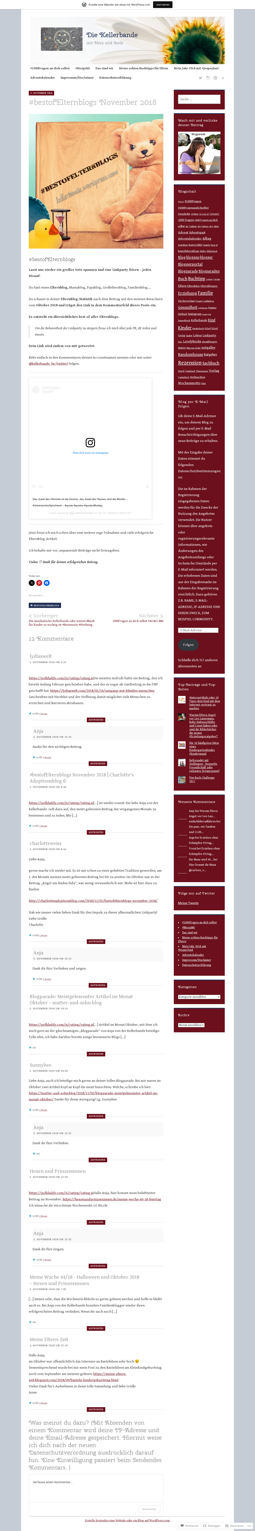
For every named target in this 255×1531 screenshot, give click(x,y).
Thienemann (202, 371)
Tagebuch (190, 371)
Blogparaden (209, 271)
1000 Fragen (186, 220)
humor (212, 307)
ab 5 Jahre (214, 226)
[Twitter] (200, 78)
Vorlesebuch (183, 377)
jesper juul (206, 314)
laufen (189, 335)
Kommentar (149, 1509)
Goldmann (203, 308)
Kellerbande (199, 320)
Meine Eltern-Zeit (49, 1340)
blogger (206, 257)
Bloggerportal (190, 264)
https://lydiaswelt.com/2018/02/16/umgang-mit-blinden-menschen (102, 691)
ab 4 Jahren (203, 226)
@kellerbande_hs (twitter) (48, 364)
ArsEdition (183, 245)
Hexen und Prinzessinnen (58, 1171)
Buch (182, 278)
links (180, 342)
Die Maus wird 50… (201, 859)
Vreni (192, 848)
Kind (211, 320)
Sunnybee (40, 1065)
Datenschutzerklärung (115, 78)
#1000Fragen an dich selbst (50, 68)
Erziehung (187, 293)
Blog (182, 257)
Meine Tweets (188, 903)
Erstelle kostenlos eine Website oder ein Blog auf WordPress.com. (127, 1520)
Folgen (188, 645)
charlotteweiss (46, 843)
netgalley (208, 348)
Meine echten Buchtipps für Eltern (143, 68)
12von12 (214, 214)
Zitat (203, 383)
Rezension (190, 363)
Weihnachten (197, 377)
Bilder (203, 251)
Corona (216, 279)
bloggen (192, 257)
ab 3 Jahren (191, 226)
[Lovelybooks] (223, 78)
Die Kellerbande (112, 34)
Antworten (96, 720)
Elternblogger (209, 286)
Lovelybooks (192, 341)
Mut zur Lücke (193, 348)
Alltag (207, 239)
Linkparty (209, 335)
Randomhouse (190, 354)
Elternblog (193, 286)
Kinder (185, 328)
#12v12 (181, 201)
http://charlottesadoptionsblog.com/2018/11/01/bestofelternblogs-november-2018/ (93, 901)
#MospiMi (82, 68)
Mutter (182, 347)
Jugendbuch (184, 320)
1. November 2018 (41, 93)
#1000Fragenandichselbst (193, 207)
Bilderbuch (212, 251)
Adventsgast (197, 232)
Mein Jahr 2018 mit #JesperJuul (196, 68)
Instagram (195, 314)
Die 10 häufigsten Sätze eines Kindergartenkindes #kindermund (204, 748)
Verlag (214, 371)
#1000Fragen (193, 201)
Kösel (208, 328)
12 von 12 (204, 214)
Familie (205, 293)
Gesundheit (188, 307)
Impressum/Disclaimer (77, 78)
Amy (192, 811)
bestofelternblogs (46, 605)
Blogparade (188, 271)
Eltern (182, 286)
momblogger (209, 341)
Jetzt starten (163, 4)
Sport (181, 371)
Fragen (199, 301)
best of (214, 245)
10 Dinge (194, 214)
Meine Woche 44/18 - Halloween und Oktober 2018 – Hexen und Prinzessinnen (84, 1280)
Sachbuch (210, 363)
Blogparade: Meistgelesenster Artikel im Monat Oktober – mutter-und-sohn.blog (81, 1000)
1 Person (43, 714)
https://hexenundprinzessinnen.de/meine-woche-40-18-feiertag (112, 1199)
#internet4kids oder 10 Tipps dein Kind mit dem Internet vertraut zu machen (204, 703)
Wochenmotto (189, 383)
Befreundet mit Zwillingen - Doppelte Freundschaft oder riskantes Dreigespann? (204, 766)
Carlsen (209, 279)
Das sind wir (104, 68)
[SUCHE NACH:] (199, 99)
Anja (71, 512)
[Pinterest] (215, 78)
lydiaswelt (41, 656)
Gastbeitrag (208, 301)
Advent (183, 232)
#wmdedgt (184, 214)
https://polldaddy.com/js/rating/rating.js (61, 678)
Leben (197, 335)
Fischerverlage (186, 301)
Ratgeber (210, 355)
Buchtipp (196, 278)
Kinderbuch (198, 328)
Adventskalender (42, 78)
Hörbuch (182, 314)
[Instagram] (208, 78)
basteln (206, 245)
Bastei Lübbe (196, 245)
